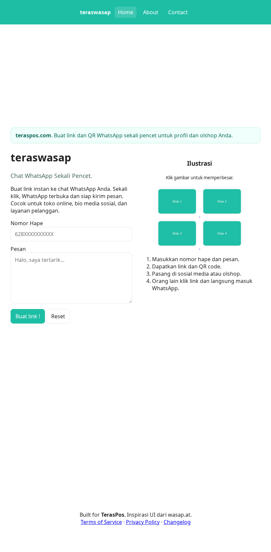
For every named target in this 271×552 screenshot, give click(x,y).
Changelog (177, 522)
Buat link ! (28, 316)
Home (125, 12)
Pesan (18, 249)
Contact (178, 12)
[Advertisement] (199, 343)
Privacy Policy (143, 522)
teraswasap (95, 12)
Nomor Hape (27, 223)
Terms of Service (101, 522)
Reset (58, 316)
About (150, 12)
